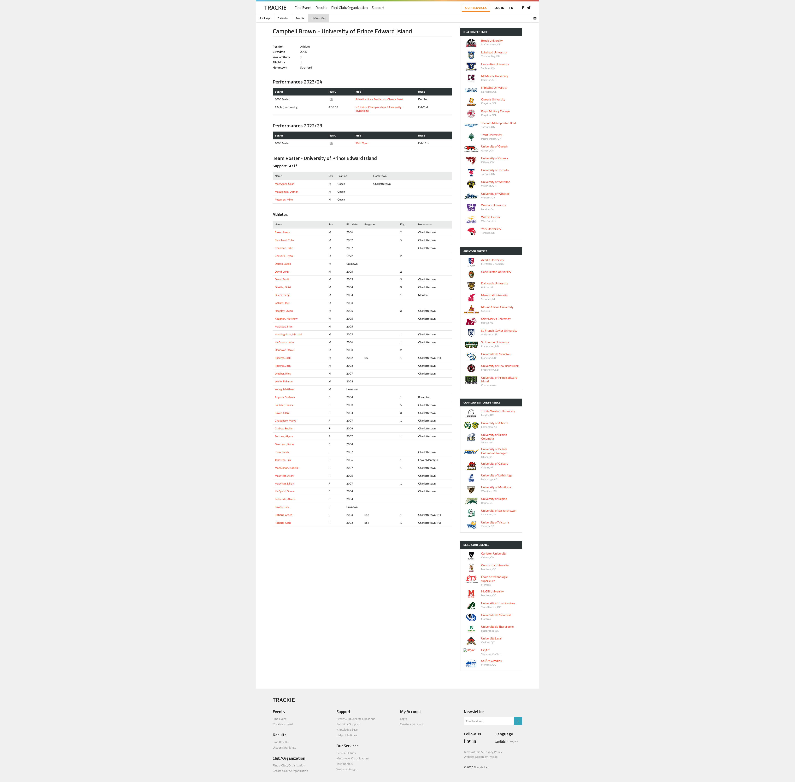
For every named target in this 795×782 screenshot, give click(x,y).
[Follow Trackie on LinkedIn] (475, 741)
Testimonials (344, 763)
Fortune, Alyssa (284, 436)
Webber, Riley (283, 373)
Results (321, 7)
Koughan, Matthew (286, 318)
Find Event (303, 7)
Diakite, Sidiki (283, 287)
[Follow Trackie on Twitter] (469, 741)
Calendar (283, 18)
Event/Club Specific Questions (355, 718)
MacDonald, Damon (286, 191)
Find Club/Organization (349, 7)
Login (403, 718)
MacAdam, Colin (284, 183)
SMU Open (361, 143)
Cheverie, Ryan (284, 255)
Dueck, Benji (282, 295)
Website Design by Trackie (480, 756)
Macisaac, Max (284, 326)
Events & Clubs (346, 753)
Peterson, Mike (284, 199)
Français (512, 741)
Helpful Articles (346, 735)
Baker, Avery (282, 232)
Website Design (346, 769)
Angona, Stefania (285, 397)
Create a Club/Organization (290, 770)
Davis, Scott (282, 279)
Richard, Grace (283, 514)
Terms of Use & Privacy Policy (483, 752)
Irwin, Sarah (282, 452)
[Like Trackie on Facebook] (465, 741)
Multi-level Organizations (352, 758)
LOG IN (499, 7)
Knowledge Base (347, 729)
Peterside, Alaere (285, 499)
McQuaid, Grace (284, 491)
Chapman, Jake (284, 248)
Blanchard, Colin (284, 240)
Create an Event (283, 724)
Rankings (265, 18)
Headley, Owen (284, 310)
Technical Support (348, 724)
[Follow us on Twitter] (529, 7)
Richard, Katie (283, 522)
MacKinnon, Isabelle (287, 467)
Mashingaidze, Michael (288, 334)
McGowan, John (284, 342)
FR (511, 7)
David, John (282, 271)
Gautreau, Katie (284, 444)
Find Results (280, 742)
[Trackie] (284, 701)
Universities (319, 18)
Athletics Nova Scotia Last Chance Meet (379, 99)
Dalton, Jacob (283, 263)
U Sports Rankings (284, 747)
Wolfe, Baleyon (284, 381)
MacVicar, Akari (284, 475)
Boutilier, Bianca (284, 405)
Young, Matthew (284, 389)
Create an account (411, 724)
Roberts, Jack (283, 357)
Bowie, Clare (282, 413)
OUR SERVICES (476, 7)
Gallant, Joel (282, 303)
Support (378, 7)
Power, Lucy (282, 507)
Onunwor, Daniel (284, 350)
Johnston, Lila (283, 460)
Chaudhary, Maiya (285, 420)
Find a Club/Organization (289, 765)
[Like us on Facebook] (522, 7)
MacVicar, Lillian (284, 483)
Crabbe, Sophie (284, 428)
